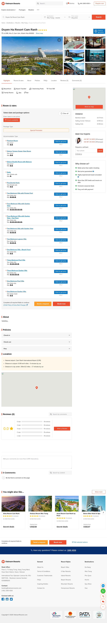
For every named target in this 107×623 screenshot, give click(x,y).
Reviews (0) (64, 80)
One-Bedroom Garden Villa (16, 291)
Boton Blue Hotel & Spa (91, 513)
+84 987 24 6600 (89, 139)
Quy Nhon (88, 584)
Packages (22, 10)
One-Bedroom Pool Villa (15, 281)
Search (98, 17)
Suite (9, 172)
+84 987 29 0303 (89, 142)
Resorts (17, 23)
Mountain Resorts (67, 584)
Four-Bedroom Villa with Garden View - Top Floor (18, 217)
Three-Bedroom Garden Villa (17, 270)
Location (54, 80)
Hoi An (87, 580)
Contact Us (41, 588)
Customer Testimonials (44, 575)
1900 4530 (71, 550)
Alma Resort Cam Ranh (11, 513)
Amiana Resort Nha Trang (39, 513)
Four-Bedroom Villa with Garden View (18, 204)
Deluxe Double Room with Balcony (19, 162)
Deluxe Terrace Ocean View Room (19, 151)
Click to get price (60, 141)
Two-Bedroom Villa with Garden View (20, 228)
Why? (60, 144)
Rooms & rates (19, 80)
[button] (36, 387)
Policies (37, 80)
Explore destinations (8, 10)
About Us (40, 567)
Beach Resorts (66, 580)
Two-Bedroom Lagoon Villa (16, 239)
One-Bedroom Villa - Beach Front (19, 249)
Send (100, 150)
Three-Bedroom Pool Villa (16, 260)
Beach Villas (65, 567)
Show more (99, 492)
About (29, 80)
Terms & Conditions (43, 571)
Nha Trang (25, 23)
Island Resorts (66, 575)
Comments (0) (77, 80)
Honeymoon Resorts (68, 588)
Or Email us (78, 154)
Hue (86, 588)
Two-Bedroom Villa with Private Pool (20, 193)
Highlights (6, 80)
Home (3, 23)
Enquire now (100, 3)
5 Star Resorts (66, 571)
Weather (31, 10)
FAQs (45, 80)
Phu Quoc (88, 575)
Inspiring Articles (42, 584)
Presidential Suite (13, 183)
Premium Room (12, 141)
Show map (39, 33)
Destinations (10, 23)
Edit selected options (80, 542)
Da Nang (88, 567)
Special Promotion (36, 130)
